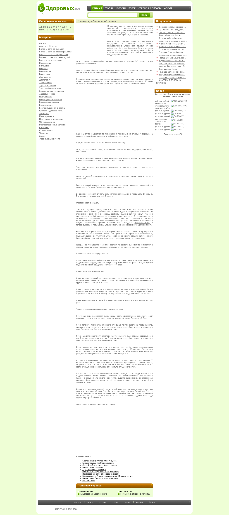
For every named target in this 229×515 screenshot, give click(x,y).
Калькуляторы (86, 491)
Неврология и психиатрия (51, 119)
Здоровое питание (47, 85)
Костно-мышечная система (52, 108)
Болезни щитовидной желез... (173, 55)
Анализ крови (126, 491)
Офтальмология (47, 122)
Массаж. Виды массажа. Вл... (173, 66)
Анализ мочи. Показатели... (172, 44)
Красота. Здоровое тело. (51, 111)
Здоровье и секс (47, 94)
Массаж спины (88, 480)
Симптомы (44, 127)
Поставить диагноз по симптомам (135, 494)
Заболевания (45, 82)
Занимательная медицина (51, 91)
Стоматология (45, 130)
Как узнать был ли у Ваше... (172, 63)
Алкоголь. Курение (48, 46)
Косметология (45, 105)
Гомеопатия (44, 74)
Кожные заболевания (49, 102)
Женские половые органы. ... (172, 27)
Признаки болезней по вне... (172, 52)
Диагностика (45, 77)
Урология (43, 133)
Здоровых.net (59, 9)
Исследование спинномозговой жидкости (100, 474)
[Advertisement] (91, 40)
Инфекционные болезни (50, 99)
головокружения (83, 225)
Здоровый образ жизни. (50, 88)
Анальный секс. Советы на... (172, 46)
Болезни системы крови (50, 60)
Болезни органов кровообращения (55, 52)
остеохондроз (137, 50)
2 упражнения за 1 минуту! (94, 469)
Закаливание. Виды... (169, 69)
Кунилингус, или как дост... (171, 30)
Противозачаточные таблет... (172, 49)
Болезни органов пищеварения (53, 54)
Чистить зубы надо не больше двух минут (100, 472)
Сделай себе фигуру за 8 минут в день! (99, 461)
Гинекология (45, 71)
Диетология (44, 80)
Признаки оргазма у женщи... (172, 77)
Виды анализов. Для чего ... (172, 60)
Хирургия (43, 136)
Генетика (43, 68)
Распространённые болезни (52, 125)
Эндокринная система (49, 139)
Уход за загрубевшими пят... (172, 75)
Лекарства (44, 113)
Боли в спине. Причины (92, 467)
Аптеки (42, 43)
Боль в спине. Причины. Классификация (100, 478)
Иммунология (45, 97)
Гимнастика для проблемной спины (98, 463)
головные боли (142, 223)
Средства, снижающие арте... (173, 41)
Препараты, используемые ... (172, 58)
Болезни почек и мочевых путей (54, 57)
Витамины (44, 66)
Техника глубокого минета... (172, 32)
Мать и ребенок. (47, 116)
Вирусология (45, 63)
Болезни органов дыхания (51, 49)
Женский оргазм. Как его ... (171, 35)
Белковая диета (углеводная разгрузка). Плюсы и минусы (107, 476)
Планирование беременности (93, 494)
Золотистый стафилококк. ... (172, 38)
